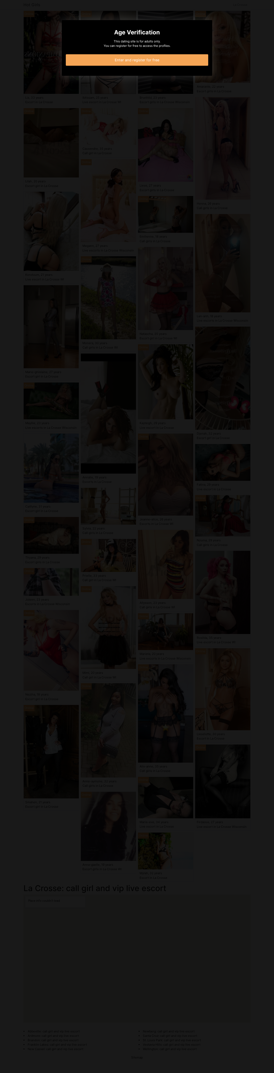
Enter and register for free (137, 60)
